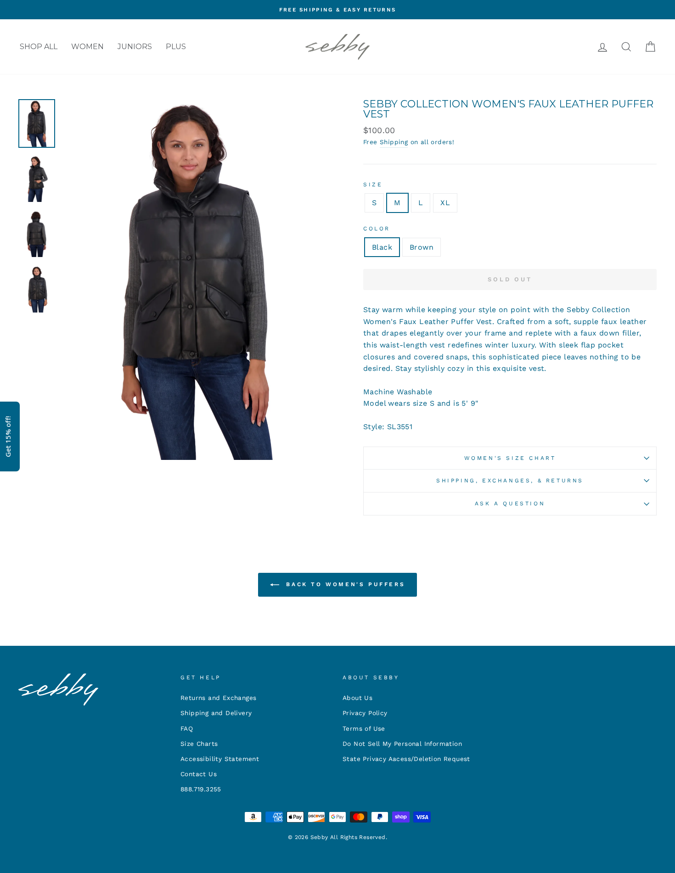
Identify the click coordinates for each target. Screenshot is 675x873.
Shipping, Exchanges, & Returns (510, 480)
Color (376, 228)
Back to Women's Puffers (344, 584)
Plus (176, 46)
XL (445, 202)
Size (372, 184)
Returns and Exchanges (218, 697)
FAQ (186, 728)
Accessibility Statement (219, 758)
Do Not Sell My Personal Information (402, 743)
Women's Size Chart (510, 458)
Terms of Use (364, 728)
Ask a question (510, 503)
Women (87, 46)
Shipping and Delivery (216, 712)
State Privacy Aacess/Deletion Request (406, 758)
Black (382, 247)
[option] (337, 10)
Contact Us (198, 774)
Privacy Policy (365, 712)
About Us (357, 697)
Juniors (135, 46)
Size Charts (199, 743)
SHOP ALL (38, 46)
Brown (421, 247)
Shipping (394, 142)
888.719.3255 (200, 789)
